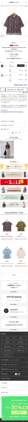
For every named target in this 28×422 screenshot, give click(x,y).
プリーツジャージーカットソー (7, 263)
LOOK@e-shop (14, 2)
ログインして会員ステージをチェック (14, 58)
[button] (25, 22)
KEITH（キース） (9, 5)
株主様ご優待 (4, 392)
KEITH (20, 337)
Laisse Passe (7, 346)
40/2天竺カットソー (21, 236)
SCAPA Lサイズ (20, 350)
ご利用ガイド (4, 387)
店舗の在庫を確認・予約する (21, 84)
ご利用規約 (4, 383)
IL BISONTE (7, 342)
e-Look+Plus (21, 346)
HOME (2, 5)
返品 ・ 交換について (5, 129)
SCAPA (7, 337)
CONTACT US (9, 369)
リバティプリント (19, 5)
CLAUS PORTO (7, 350)
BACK (14, 275)
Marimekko (20, 342)
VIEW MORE (13, 161)
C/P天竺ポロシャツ (21, 263)
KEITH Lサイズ (7, 355)
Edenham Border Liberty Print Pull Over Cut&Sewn (11, 236)
